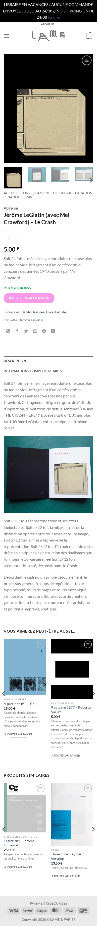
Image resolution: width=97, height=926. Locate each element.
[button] (7, 36)
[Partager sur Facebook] (17, 331)
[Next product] (8, 238)
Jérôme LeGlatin (31, 320)
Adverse (11, 208)
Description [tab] (15, 361)
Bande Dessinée (22, 197)
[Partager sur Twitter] (26, 331)
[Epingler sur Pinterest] (44, 331)
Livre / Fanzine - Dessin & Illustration (58, 193)
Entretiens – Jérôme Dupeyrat (19, 843)
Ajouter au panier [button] (18, 734)
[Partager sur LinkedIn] (53, 331)
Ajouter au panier (29, 298)
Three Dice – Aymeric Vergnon (67, 856)
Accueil (11, 193)
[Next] (85, 109)
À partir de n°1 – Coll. (20, 704)
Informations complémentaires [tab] (33, 371)
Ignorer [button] (54, 17)
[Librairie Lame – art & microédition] (48, 35)
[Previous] (11, 109)
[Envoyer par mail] (35, 331)
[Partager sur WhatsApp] (8, 331)
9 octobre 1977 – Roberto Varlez (71, 710)
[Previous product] (18, 238)
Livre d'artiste (56, 312)
